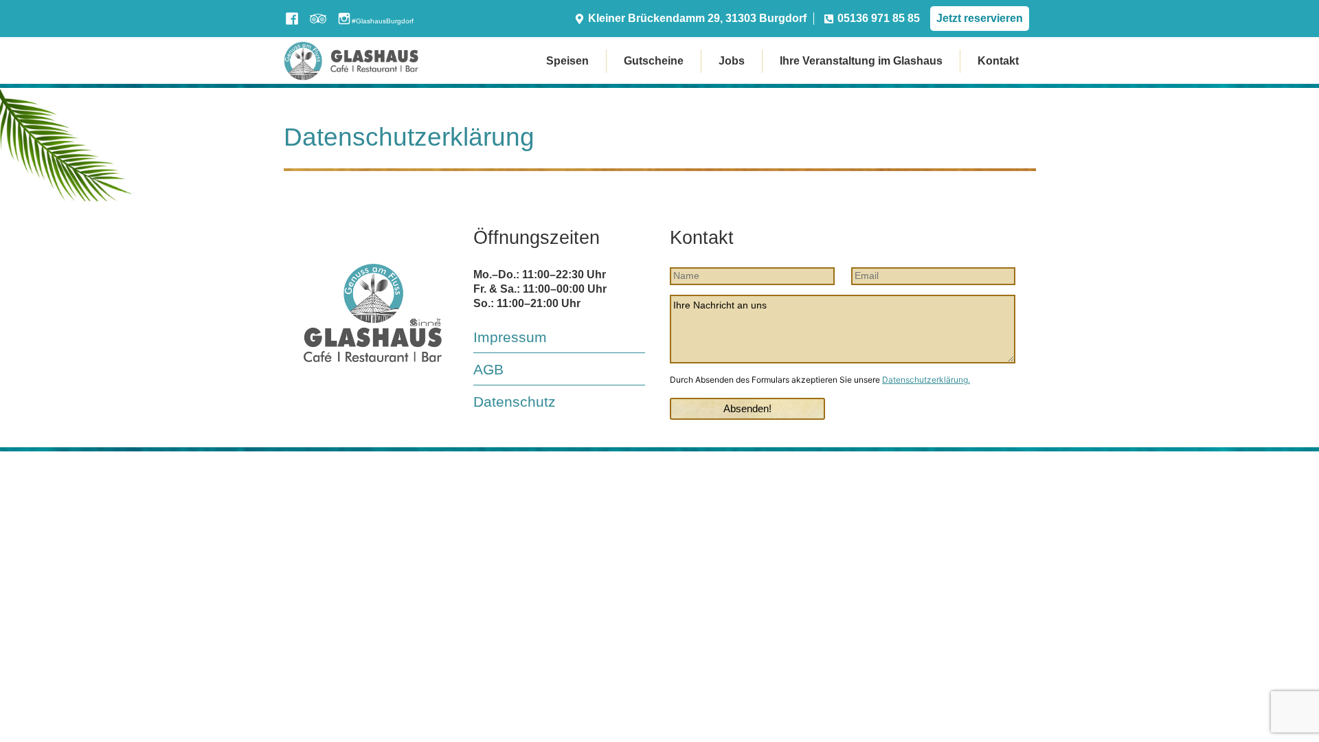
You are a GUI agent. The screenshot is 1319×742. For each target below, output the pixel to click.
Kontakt (998, 61)
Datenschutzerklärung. (926, 379)
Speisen (567, 61)
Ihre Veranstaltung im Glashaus (861, 61)
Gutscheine (654, 61)
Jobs (732, 61)
